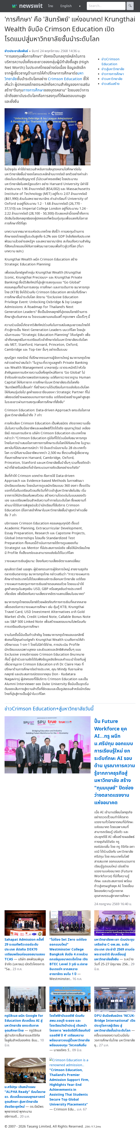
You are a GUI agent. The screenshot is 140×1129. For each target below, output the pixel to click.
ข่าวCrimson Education (110, 62)
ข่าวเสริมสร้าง (111, 83)
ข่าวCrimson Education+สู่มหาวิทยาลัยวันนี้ (49, 709)
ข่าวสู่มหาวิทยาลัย (113, 69)
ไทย (50, 6)
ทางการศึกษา (33, 90)
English (66, 6)
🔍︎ (130, 5)
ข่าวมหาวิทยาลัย (112, 79)
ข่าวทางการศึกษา (113, 74)
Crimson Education (65, 79)
